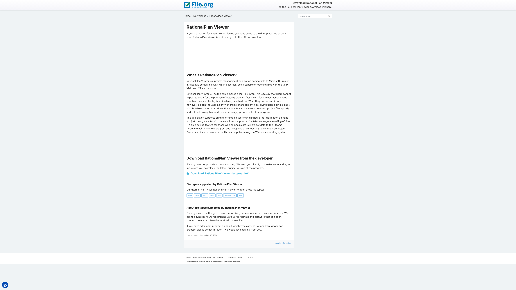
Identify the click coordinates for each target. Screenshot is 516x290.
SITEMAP (232, 257)
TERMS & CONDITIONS (202, 257)
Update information (283, 243)
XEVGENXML (230, 196)
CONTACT (250, 257)
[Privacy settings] (5, 285)
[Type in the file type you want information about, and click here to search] (329, 15)
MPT (197, 196)
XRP (240, 196)
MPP (190, 196)
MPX (205, 196)
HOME (188, 257)
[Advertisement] (239, 56)
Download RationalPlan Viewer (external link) (220, 173)
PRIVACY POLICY (219, 257)
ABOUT (241, 257)
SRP (219, 196)
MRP (212, 196)
